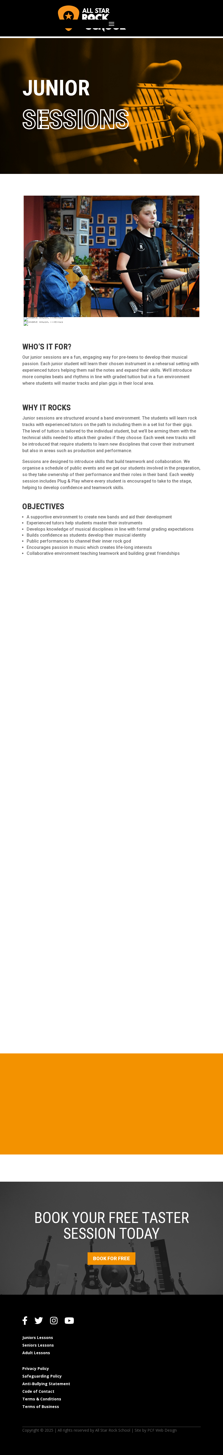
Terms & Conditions (41, 1398)
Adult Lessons (36, 1352)
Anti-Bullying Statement (46, 1383)
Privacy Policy (35, 1368)
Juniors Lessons (37, 1337)
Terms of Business (40, 1406)
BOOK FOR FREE (111, 1258)
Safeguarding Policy (42, 1376)
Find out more (111, 859)
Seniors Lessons (38, 1345)
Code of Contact (38, 1391)
